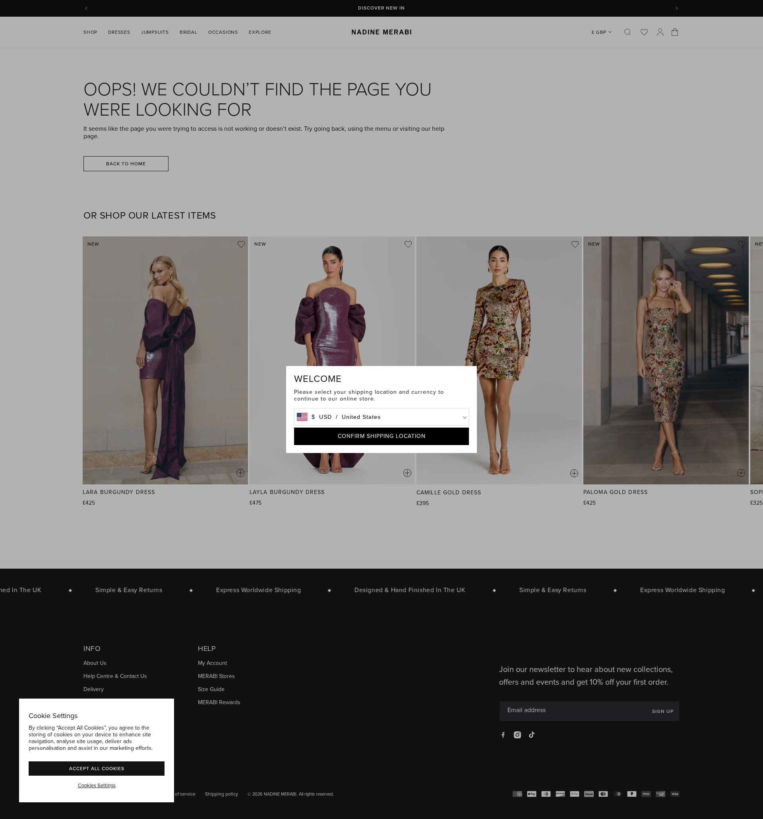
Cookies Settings (97, 785)
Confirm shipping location (382, 436)
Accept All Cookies (96, 768)
